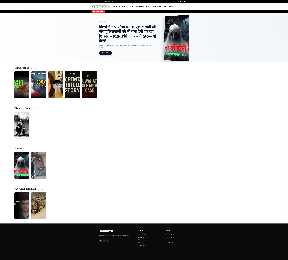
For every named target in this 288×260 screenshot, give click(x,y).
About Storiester (142, 234)
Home (139, 242)
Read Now (106, 53)
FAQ (139, 240)
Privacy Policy (141, 245)
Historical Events (138, 6)
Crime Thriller (126, 6)
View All (33, 68)
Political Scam (156, 6)
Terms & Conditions (143, 248)
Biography (116, 6)
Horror (148, 6)
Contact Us (141, 237)
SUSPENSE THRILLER (168, 6)
